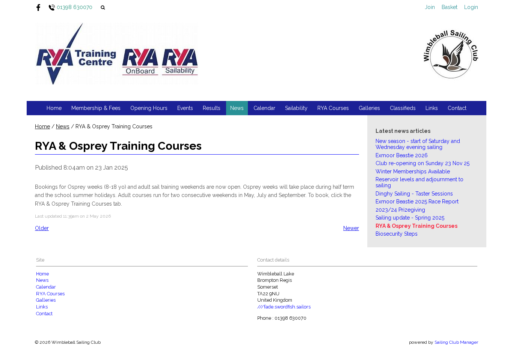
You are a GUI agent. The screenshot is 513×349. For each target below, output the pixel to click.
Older (42, 228)
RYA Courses (333, 108)
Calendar (264, 108)
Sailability (296, 108)
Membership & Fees (96, 108)
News (237, 108)
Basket (449, 7)
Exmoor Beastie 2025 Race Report (417, 202)
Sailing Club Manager (456, 342)
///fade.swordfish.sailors (284, 307)
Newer (351, 228)
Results (211, 108)
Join (430, 7)
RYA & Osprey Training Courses (416, 226)
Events (185, 108)
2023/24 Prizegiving (400, 210)
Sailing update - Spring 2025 (410, 218)
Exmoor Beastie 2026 (402, 155)
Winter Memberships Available (413, 171)
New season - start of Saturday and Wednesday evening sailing (418, 144)
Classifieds (403, 108)
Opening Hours (148, 108)
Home (54, 108)
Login (471, 7)
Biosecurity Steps (397, 234)
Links (431, 108)
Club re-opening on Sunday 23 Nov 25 (422, 163)
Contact (457, 108)
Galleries (369, 108)
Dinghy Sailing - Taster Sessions (414, 194)
